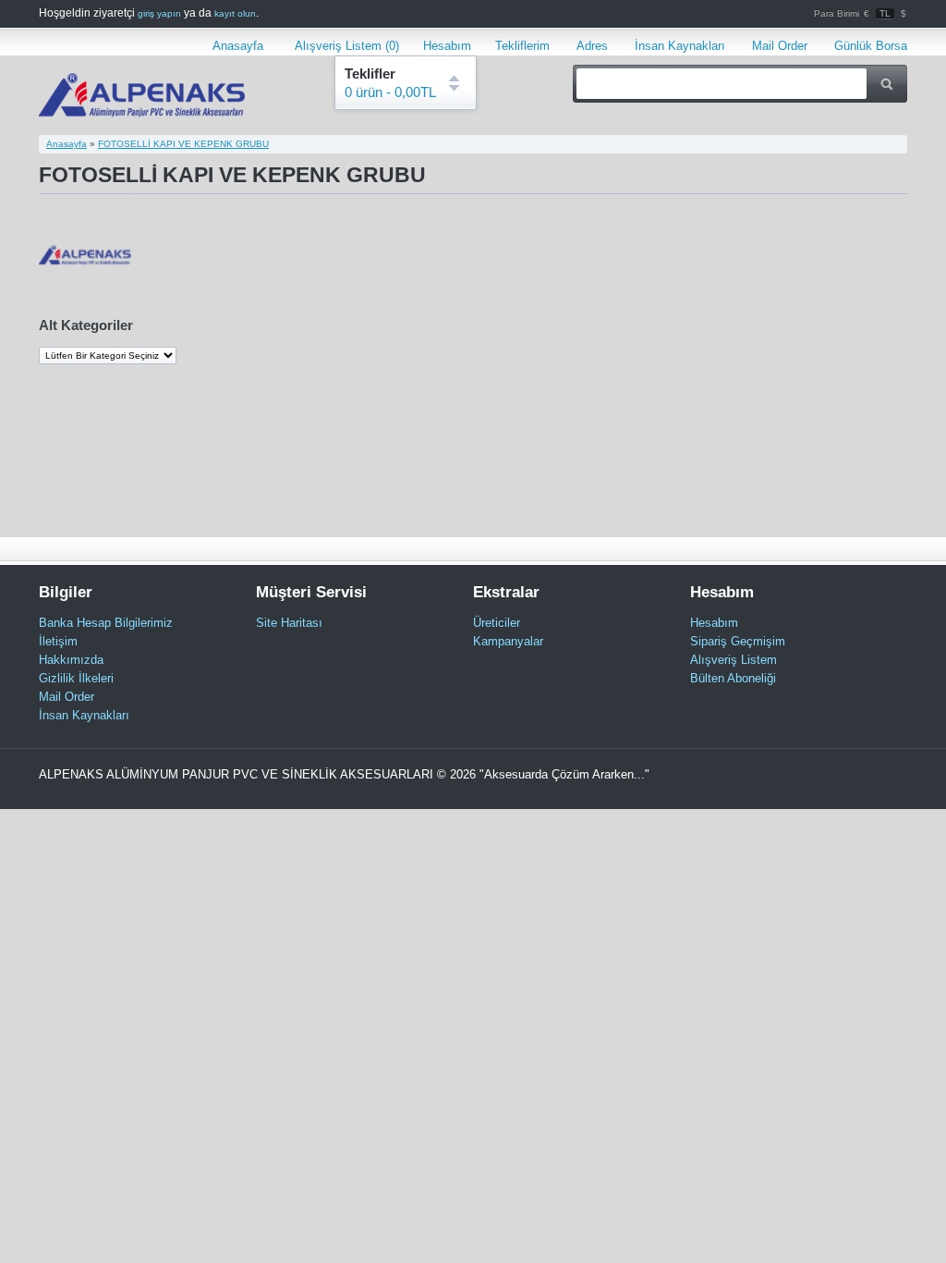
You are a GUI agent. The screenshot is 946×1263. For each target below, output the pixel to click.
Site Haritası (289, 623)
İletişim (58, 641)
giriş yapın (159, 13)
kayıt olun (235, 13)
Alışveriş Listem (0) (343, 46)
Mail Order (779, 46)
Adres (592, 46)
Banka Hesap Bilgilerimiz (106, 623)
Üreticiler (496, 623)
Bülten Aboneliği (733, 678)
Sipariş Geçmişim (737, 641)
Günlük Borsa (870, 46)
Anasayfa (237, 46)
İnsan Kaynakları (680, 46)
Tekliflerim (522, 46)
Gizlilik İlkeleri (76, 678)
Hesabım (447, 46)
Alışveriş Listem (733, 660)
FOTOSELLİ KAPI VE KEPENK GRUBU (183, 144)
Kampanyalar (508, 641)
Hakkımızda (71, 660)
